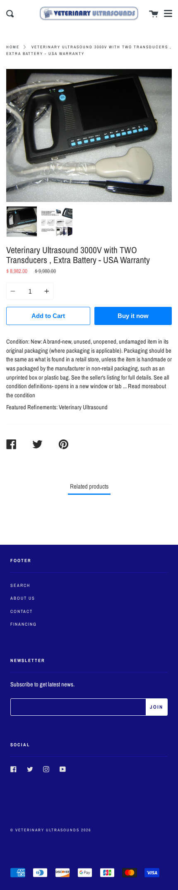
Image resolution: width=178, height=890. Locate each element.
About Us (22, 598)
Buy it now (133, 315)
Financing (23, 624)
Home (12, 47)
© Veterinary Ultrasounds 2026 (50, 830)
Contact (21, 611)
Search (20, 585)
